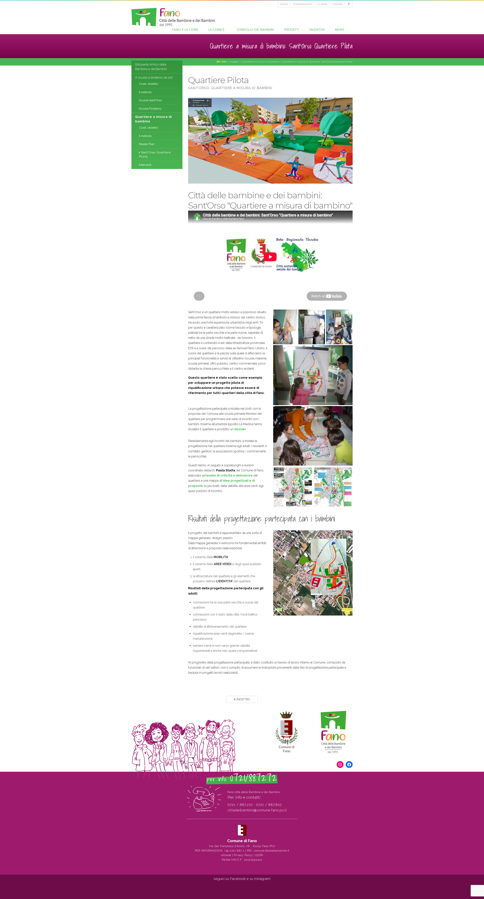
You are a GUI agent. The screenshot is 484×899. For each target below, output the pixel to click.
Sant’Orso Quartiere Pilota (155, 154)
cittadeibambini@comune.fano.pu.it (257, 810)
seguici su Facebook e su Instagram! (242, 879)
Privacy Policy (243, 855)
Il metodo (145, 92)
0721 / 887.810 (269, 805)
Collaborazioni (302, 4)
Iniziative (317, 29)
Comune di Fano (242, 841)
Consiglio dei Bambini (255, 29)
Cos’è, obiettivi (148, 84)
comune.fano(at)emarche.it (271, 850)
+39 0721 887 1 (234, 850)
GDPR (259, 855)
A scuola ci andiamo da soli (153, 77)
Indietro (243, 699)
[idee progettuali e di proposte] (333, 487)
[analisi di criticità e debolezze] (293, 487)
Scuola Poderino (150, 108)
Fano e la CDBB (185, 29)
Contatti (338, 4)
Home (284, 4)
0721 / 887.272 (240, 805)
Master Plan (146, 144)
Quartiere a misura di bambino (153, 119)
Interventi (145, 165)
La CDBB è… (217, 29)
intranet (226, 855)
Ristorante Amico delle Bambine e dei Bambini (151, 67)
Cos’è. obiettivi (148, 127)
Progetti (291, 29)
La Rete (322, 4)
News (339, 29)
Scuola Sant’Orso (150, 100)
